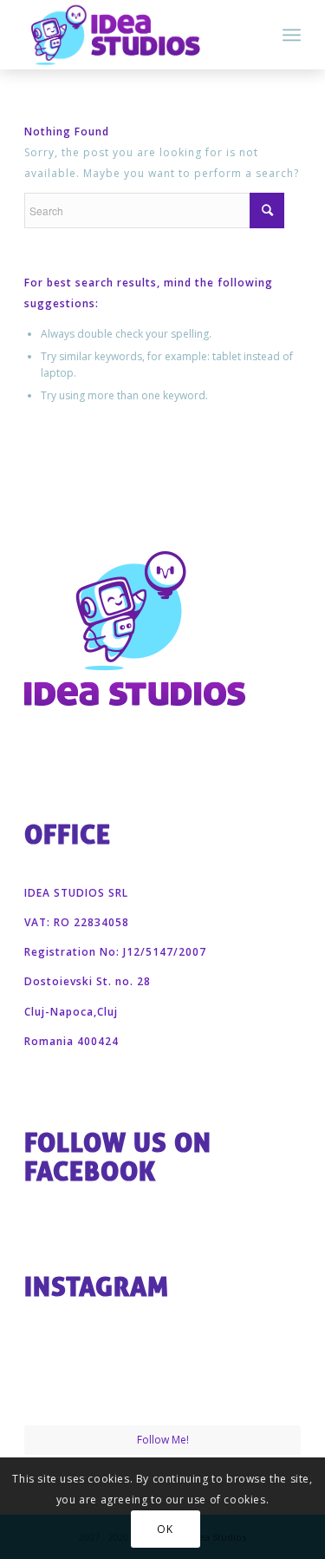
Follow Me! (163, 1439)
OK (164, 1529)
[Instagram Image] (69, 1378)
